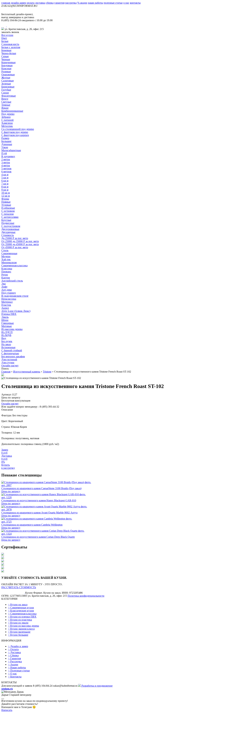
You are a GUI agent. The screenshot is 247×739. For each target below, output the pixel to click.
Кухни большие (18, 634)
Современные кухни (21, 607)
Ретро (4, 274)
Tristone (47, 371)
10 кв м (5, 192)
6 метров (6, 171)
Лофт (4, 286)
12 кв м (5, 195)
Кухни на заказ (17, 604)
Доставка (14, 652)
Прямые (6, 201)
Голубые (6, 89)
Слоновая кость (10, 44)
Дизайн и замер (18, 646)
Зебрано (6, 117)
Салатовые (7, 80)
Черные (5, 59)
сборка (50, 2)
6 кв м (4, 180)
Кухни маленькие (19, 631)
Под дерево (7, 114)
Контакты (15, 676)
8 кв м (4, 186)
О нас (12, 673)
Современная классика (14, 265)
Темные (5, 104)
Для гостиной (9, 359)
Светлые (6, 101)
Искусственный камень (26, 371)
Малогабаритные (11, 150)
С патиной (7, 120)
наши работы (95, 2)
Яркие (5, 107)
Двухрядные (8, 232)
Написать (6, 710)
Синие (5, 92)
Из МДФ (6, 335)
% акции (82, 2)
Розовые (6, 71)
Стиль (4, 250)
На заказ (6, 344)
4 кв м (4, 174)
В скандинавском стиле (14, 295)
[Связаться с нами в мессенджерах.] (26, 736)
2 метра (5, 159)
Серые (5, 56)
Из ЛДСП (7, 332)
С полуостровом (10, 226)
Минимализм (9, 262)
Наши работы (17, 667)
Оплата (13, 649)
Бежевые (6, 50)
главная (5, 2)
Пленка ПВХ (8, 314)
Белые (4, 41)
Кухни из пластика (20, 619)
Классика (6, 268)
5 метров (6, 168)
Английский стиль (12, 280)
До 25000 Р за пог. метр (14, 238)
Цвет (4, 38)
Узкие (4, 147)
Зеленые (6, 83)
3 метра (5, 162)
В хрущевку (8, 156)
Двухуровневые (10, 229)
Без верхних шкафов (13, 356)
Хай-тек (6, 259)
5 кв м (4, 177)
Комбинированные (12, 110)
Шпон (4, 320)
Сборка (13, 655)
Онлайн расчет (9, 365)
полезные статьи (113, 2)
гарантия (59, 2)
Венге (4, 98)
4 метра (5, 165)
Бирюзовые (7, 86)
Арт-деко (6, 289)
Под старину (8, 292)
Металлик (7, 126)
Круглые (6, 220)
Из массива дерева (12, 329)
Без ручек (6, 341)
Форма (5, 198)
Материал (7, 301)
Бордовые (7, 65)
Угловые (6, 204)
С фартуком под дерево (14, 132)
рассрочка (71, 2)
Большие (6, 141)
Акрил (5, 308)
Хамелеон (7, 123)
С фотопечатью (10, 353)
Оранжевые (8, 74)
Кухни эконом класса (21, 628)
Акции (13, 664)
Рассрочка (15, 661)
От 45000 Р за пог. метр (14, 247)
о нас (126, 2)
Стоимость (7, 235)
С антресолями (9, 217)
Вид (3, 338)
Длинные (6, 144)
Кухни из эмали (18, 622)
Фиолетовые (8, 95)
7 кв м (4, 183)
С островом (8, 211)
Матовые (6, 326)
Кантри (5, 277)
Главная (5, 371)
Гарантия (14, 658)
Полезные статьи (19, 670)
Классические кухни (21, 610)
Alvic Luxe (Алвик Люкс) (15, 311)
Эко (3, 283)
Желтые (5, 77)
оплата (30, 2)
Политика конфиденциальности (86, 595)
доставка (40, 2)
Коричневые (8, 62)
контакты (135, 2)
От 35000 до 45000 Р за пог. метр (20, 244)
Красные (6, 68)
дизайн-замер (18, 2)
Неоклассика (8, 298)
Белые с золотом (10, 47)
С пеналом (7, 214)
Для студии (7, 362)
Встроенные (8, 347)
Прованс (6, 271)
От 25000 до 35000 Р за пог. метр (20, 241)
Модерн (5, 256)
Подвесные (7, 223)
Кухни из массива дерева (23, 625)
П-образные (8, 207)
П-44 (4, 153)
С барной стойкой (11, 350)
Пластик (6, 304)
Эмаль (5, 317)
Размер (5, 138)
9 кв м (4, 189)
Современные (9, 253)
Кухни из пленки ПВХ (22, 616)
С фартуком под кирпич (15, 135)
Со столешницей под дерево (17, 129)
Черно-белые (8, 53)
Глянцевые (7, 323)
